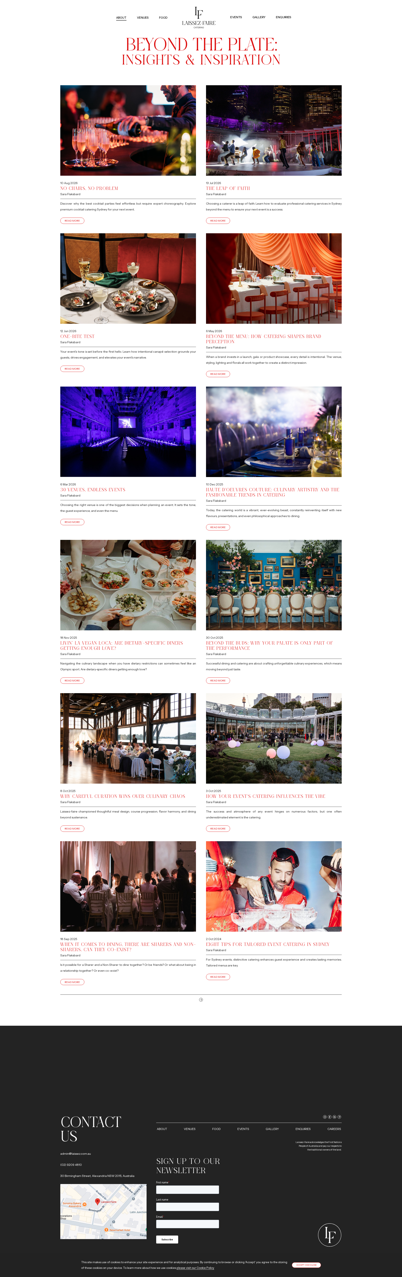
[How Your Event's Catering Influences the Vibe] (274, 738)
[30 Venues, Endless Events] (128, 432)
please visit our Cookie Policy (195, 1267)
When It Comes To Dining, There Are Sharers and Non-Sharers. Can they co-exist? (128, 947)
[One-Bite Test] (128, 278)
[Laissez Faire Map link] (103, 1211)
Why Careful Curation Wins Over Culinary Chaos (122, 796)
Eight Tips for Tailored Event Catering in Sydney (268, 944)
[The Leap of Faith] (274, 130)
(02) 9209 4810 (71, 1165)
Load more (201, 1000)
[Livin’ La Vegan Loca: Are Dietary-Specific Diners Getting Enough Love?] (128, 585)
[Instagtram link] (275, 10)
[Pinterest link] (289, 10)
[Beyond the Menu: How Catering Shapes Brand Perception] (274, 278)
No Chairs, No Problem (89, 188)
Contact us (90, 1129)
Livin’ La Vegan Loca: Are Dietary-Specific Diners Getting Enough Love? (121, 645)
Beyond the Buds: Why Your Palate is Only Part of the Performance (269, 645)
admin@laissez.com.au (75, 1154)
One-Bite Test (77, 336)
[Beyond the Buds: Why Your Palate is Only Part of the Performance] (274, 585)
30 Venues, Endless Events (92, 489)
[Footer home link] (330, 1235)
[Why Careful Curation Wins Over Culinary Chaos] (128, 738)
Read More (72, 220)
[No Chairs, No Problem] (128, 130)
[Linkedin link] (285, 10)
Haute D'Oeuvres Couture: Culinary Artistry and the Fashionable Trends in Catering (272, 492)
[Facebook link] (280, 10)
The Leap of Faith (228, 188)
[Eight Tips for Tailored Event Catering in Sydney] (274, 886)
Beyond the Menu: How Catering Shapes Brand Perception (263, 339)
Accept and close (306, 1265)
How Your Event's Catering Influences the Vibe (265, 796)
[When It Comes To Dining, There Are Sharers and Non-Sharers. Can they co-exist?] (128, 886)
